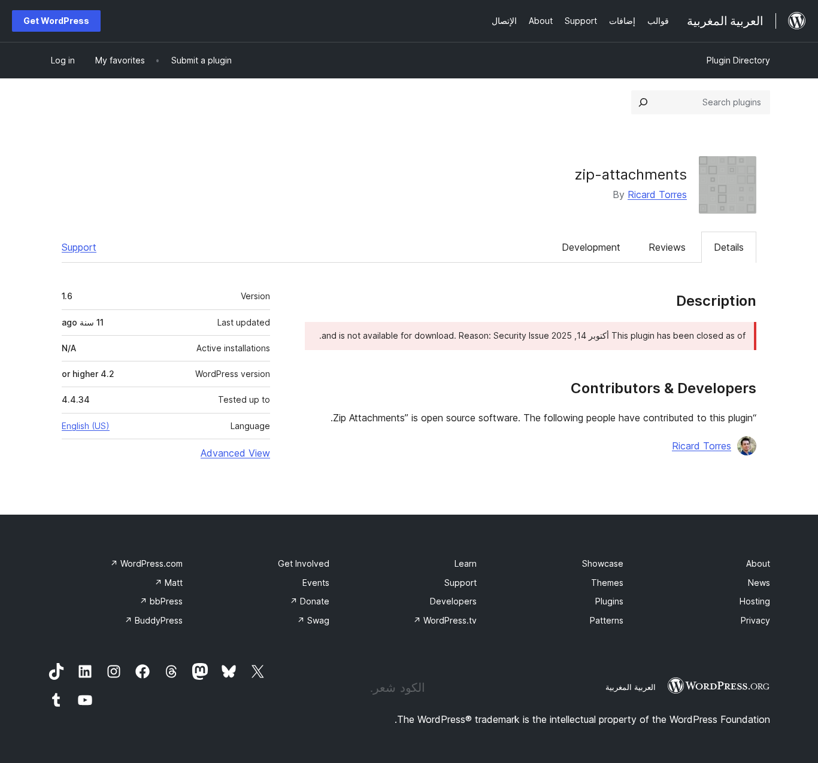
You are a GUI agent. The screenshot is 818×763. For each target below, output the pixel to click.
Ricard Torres (657, 194)
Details (729, 247)
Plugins (609, 601)
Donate (309, 601)
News (759, 582)
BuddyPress (154, 620)
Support (79, 247)
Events (315, 582)
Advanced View (235, 453)
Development (591, 247)
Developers (453, 601)
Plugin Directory (738, 60)
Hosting (755, 601)
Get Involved (303, 563)
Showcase (602, 563)
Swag (313, 620)
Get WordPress (56, 21)
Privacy (755, 620)
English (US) (86, 426)
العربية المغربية (630, 687)
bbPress (161, 601)
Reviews (667, 247)
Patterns (606, 620)
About (758, 563)
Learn (466, 563)
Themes (607, 582)
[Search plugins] (643, 102)
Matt (168, 582)
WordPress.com (146, 563)
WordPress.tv (445, 620)
